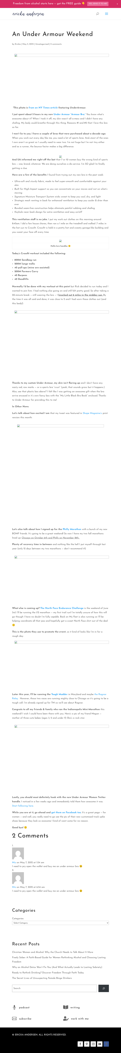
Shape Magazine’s (92, 413)
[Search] (103, 988)
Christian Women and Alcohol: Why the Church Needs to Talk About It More (52, 952)
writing (75, 1007)
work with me (80, 1019)
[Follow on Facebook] (80, 1044)
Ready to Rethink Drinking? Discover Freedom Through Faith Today (48, 973)
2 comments (56, 44)
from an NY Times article (43, 108)
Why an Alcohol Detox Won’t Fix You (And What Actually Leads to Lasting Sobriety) (57, 967)
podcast (24, 1007)
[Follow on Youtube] (99, 1044)
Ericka (18, 44)
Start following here (22, 806)
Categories (18, 918)
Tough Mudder (59, 694)
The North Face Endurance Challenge (62, 608)
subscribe (25, 1019)
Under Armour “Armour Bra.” (70, 114)
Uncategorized (42, 44)
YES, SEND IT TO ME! (98, 4)
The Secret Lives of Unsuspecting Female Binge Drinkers (42, 978)
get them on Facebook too (66, 812)
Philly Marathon (71, 529)
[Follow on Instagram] (93, 1044)
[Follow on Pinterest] (86, 1044)
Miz (14, 862)
